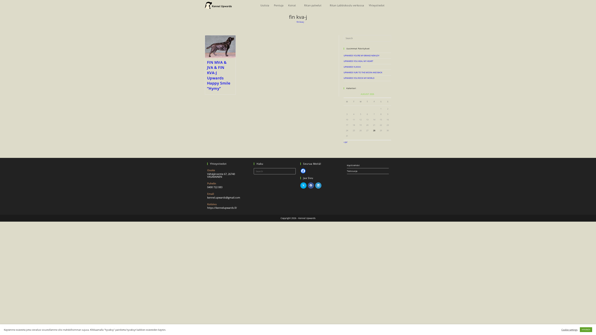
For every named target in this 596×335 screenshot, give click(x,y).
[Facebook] (303, 170)
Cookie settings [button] (569, 329)
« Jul (345, 142)
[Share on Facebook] (311, 185)
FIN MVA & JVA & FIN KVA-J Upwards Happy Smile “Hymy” (219, 75)
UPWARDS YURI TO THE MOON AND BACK (363, 72)
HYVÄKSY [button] (586, 329)
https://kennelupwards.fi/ (222, 208)
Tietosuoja (352, 171)
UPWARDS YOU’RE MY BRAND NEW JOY (361, 55)
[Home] (293, 21)
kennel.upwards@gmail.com (223, 197)
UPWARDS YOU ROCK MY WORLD (359, 78)
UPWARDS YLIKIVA (352, 66)
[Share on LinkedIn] (318, 185)
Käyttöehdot (353, 165)
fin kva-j (300, 21)
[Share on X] (303, 185)
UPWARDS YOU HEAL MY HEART (358, 61)
